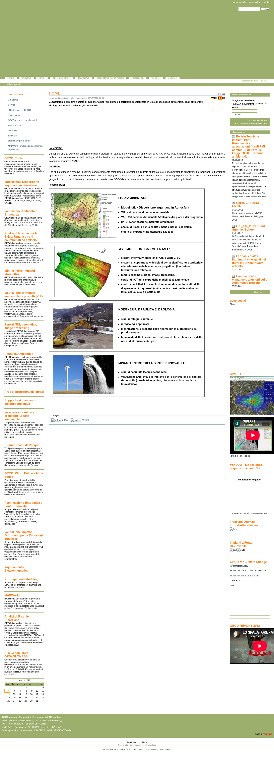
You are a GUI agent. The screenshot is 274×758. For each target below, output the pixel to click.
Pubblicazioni (137, 78)
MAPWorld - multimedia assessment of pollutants (25, 148)
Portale (10, 78)
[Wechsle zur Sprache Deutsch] (212, 98)
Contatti (265, 2)
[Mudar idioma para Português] (223, 98)
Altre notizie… (260, 292)
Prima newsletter (259, 123)
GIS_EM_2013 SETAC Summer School (249, 228)
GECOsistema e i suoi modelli (110, 78)
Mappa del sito (239, 2)
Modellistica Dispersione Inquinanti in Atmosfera (155, 207)
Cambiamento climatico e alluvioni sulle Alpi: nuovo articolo (249, 280)
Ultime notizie (238, 132)
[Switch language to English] (215, 98)
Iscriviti (264, 80)
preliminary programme (19, 140)
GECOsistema (15, 94)
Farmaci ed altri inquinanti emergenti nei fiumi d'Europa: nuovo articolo (249, 261)
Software (172, 78)
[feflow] (56, 420)
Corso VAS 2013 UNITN (245, 204)
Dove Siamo (83, 78)
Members (156, 78)
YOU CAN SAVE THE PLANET (245, 575)
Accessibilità (254, 2)
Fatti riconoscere (250, 80)
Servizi (42, 78)
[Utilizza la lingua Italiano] (220, 98)
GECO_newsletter (242, 123)
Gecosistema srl (65, 98)
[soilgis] (76, 420)
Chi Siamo (26, 78)
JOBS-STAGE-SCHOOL (61, 78)
